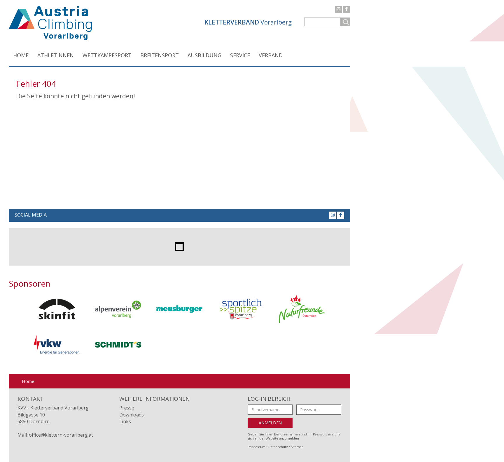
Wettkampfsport (107, 55)
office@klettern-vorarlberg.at (61, 435)
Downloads (131, 415)
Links (125, 421)
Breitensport (159, 55)
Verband (271, 55)
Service (240, 55)
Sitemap (297, 446)
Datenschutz (278, 446)
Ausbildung (204, 55)
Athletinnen (55, 55)
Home (21, 55)
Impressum (256, 446)
